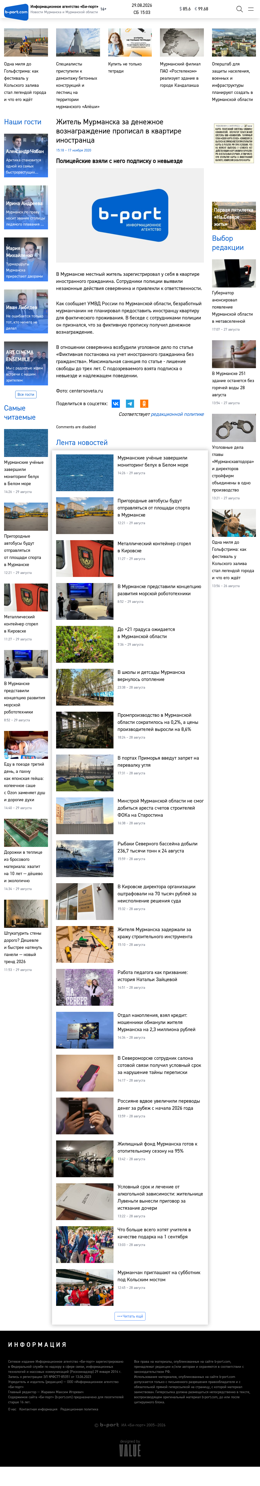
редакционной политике (177, 414)
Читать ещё (133, 1316)
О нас (12, 1409)
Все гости (26, 394)
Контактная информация (38, 1409)
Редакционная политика (79, 1409)
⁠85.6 (185, 9)
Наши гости (22, 122)
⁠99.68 (201, 9)
